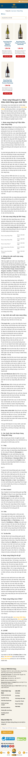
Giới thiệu (17, 695)
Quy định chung (5, 697)
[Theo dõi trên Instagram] (5, 746)
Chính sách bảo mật (6, 695)
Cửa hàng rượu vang (20, 698)
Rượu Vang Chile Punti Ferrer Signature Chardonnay (7, 44)
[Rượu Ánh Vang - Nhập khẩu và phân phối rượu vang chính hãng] (14, 5)
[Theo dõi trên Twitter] (8, 746)
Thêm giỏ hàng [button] (7, 56)
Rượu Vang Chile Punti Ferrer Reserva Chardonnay (20, 43)
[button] (2, 6)
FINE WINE (17, 706)
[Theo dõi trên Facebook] (2, 746)
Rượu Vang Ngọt (19, 703)
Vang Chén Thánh (19, 701)
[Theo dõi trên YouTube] (13, 746)
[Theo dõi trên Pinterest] (10, 746)
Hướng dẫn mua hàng (6, 710)
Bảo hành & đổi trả (5, 707)
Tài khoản (17, 693)
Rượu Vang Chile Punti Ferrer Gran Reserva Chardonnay (7, 82)
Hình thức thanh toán (6, 700)
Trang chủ (7, 11)
